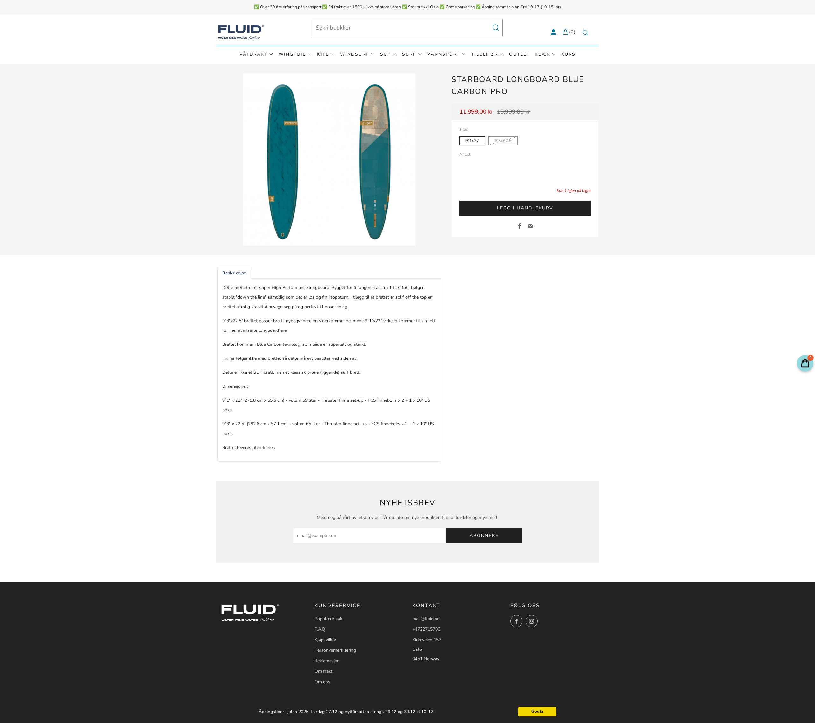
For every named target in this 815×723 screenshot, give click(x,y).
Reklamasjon (327, 661)
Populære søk (328, 619)
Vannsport (443, 54)
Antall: (465, 155)
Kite (323, 54)
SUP (385, 54)
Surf (409, 54)
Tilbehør (484, 54)
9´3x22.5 (503, 140)
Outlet (519, 54)
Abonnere (484, 536)
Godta (537, 711)
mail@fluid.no (426, 619)
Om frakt (323, 671)
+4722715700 (426, 629)
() (572, 32)
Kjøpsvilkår (325, 640)
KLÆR (542, 54)
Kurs (568, 54)
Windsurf (354, 54)
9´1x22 (472, 140)
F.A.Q (320, 629)
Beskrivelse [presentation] (234, 273)
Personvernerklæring (335, 650)
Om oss (322, 682)
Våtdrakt (253, 54)
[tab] (234, 273)
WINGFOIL (292, 54)
